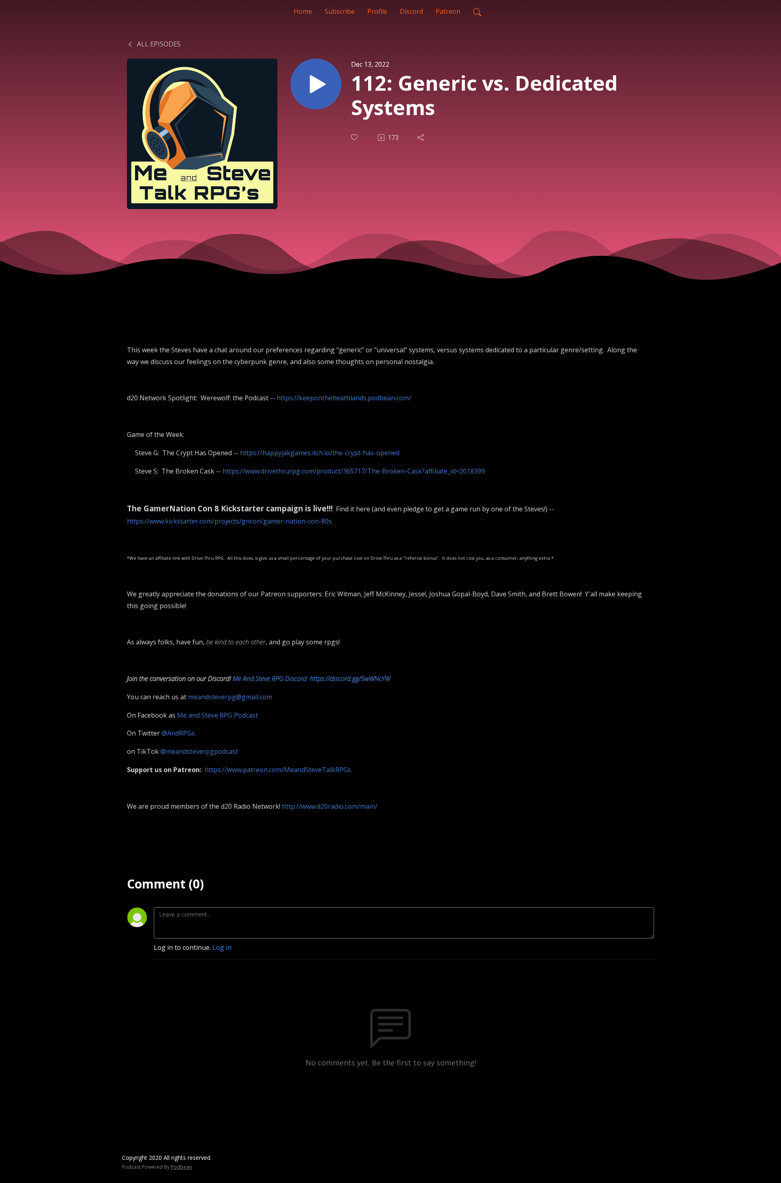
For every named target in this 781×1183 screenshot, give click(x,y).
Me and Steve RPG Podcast (217, 715)
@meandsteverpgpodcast (199, 751)
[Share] (421, 137)
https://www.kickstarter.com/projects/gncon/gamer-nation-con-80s (229, 521)
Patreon (448, 11)
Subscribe (340, 11)
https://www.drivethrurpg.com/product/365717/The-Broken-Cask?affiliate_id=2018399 (354, 471)
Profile (377, 11)
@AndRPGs (178, 733)
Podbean (181, 1166)
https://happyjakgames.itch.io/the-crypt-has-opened (319, 452)
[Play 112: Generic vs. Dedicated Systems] (315, 84)
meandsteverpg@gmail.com (230, 696)
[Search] (477, 11)
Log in (221, 947)
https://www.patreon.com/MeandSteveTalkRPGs (278, 769)
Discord (411, 11)
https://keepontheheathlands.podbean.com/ (344, 397)
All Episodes (158, 43)
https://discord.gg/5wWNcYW (350, 678)
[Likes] (355, 137)
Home (303, 11)
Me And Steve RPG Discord (270, 678)
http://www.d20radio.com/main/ (329, 806)
